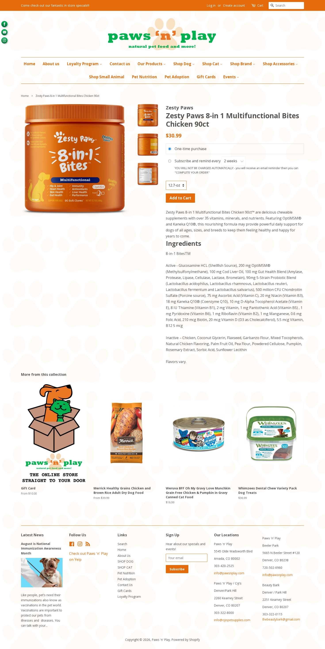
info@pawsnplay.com (229, 573)
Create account (234, 5)
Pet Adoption (176, 76)
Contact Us (125, 585)
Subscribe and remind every (198, 160)
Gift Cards (206, 76)
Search (122, 544)
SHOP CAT (125, 567)
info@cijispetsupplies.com (232, 620)
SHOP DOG (125, 561)
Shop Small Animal (106, 76)
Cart (260, 5)
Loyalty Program (83, 63)
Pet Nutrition (144, 76)
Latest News (32, 535)
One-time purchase (190, 148)
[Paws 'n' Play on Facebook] (71, 545)
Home (29, 63)
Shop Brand (241, 63)
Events (230, 76)
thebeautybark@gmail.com (281, 619)
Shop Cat (211, 63)
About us (51, 63)
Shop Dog (182, 63)
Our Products (150, 63)
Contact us (120, 63)
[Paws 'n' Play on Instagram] (79, 545)
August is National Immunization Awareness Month (41, 548)
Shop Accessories (279, 63)
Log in (211, 5)
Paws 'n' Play (161, 640)
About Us (124, 556)
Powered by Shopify (186, 640)
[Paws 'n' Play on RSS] (87, 545)
